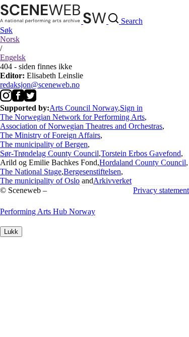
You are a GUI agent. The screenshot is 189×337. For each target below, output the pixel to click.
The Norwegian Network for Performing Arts (72, 117)
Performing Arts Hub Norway (47, 211)
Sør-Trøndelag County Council (49, 153)
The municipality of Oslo (40, 180)
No (10, 39)
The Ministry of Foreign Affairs (50, 135)
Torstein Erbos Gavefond (141, 153)
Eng (13, 57)
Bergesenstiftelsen (92, 171)
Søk (6, 30)
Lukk (11, 231)
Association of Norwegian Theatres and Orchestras (81, 126)
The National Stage (30, 171)
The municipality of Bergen (44, 144)
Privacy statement (161, 190)
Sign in (131, 108)
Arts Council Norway (83, 108)
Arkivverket (112, 180)
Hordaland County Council (142, 162)
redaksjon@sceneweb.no (40, 84)
